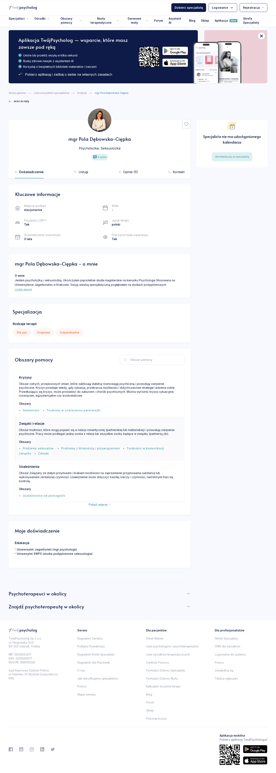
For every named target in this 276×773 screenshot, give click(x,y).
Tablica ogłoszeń (226, 678)
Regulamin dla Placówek (93, 662)
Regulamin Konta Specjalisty (96, 654)
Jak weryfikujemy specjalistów (97, 678)
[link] (19, 101)
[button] (186, 124)
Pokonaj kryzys (156, 718)
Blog (192, 20)
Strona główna (17, 92)
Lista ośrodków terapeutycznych (168, 654)
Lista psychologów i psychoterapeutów (172, 646)
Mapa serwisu (86, 694)
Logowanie (220, 7)
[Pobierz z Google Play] (175, 51)
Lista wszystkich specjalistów (51, 92)
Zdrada (43, 453)
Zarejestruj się (224, 670)
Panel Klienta (154, 638)
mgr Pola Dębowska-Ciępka (111, 92)
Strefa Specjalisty (251, 20)
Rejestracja (251, 7)
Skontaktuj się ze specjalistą (232, 156)
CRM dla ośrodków (227, 646)
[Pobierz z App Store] (175, 62)
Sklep (205, 20)
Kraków (82, 92)
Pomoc (82, 686)
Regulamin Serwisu (89, 638)
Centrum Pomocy (157, 662)
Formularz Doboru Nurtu (162, 678)
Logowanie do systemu (230, 654)
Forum (158, 20)
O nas (81, 670)
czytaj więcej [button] (23, 289)
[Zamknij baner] (261, 36)
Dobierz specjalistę (189, 7)
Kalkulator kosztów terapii (163, 686)
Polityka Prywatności (91, 646)
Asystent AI (175, 20)
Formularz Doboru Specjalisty (165, 670)
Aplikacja (225, 20)
